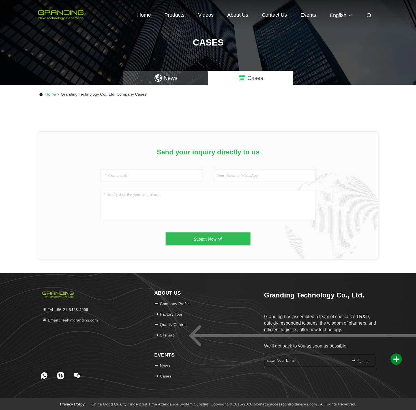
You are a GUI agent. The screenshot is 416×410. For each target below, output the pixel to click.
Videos (206, 15)
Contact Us (274, 15)
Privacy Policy (72, 404)
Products (174, 15)
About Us (237, 15)
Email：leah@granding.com (72, 320)
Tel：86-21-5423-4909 (67, 309)
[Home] (60, 14)
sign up (362, 361)
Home (144, 15)
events (308, 15)
